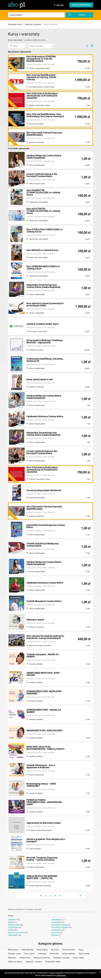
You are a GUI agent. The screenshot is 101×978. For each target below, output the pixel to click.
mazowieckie (13, 927)
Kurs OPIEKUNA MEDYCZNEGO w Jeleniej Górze (43, 267)
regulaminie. (61, 975)
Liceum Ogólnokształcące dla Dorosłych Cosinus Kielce (41, 175)
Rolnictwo (12, 958)
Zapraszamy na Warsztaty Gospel (43, 823)
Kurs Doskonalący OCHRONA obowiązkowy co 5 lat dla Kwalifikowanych (41, 58)
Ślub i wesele (84, 954)
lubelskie (54, 935)
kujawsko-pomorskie (16, 933)
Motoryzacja (13, 950)
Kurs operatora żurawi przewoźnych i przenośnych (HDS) (45, 304)
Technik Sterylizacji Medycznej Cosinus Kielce (42, 544)
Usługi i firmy (25, 958)
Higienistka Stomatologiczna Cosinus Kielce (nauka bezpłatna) (43, 286)
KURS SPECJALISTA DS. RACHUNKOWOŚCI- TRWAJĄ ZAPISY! (45, 747)
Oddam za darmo (15, 962)
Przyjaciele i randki (52, 962)
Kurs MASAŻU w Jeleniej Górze (42, 250)
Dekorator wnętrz (35, 619)
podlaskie (11, 920)
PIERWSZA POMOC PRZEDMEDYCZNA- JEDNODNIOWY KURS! (44, 802)
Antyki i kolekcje (68, 954)
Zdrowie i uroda (14, 954)
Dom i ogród (29, 954)
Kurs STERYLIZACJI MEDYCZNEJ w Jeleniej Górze (44, 230)
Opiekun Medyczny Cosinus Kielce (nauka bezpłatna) (43, 156)
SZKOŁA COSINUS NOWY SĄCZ (42, 324)
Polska (10, 916)
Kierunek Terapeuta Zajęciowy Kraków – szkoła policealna (41, 858)
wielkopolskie (56, 922)
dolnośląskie (56, 920)
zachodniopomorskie (59, 925)
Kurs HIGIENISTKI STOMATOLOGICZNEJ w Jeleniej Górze (43, 192)
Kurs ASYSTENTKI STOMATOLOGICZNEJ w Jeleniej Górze (43, 210)
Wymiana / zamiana (34, 962)
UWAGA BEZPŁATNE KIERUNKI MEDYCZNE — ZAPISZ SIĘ (41, 877)
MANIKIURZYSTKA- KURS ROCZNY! (44, 730)
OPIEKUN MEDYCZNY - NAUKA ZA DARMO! (43, 710)
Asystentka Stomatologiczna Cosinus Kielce (45, 526)
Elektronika (54, 954)
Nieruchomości (68, 950)
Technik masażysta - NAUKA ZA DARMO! (42, 655)
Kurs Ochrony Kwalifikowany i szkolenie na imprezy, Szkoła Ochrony (41, 77)
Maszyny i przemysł (42, 958)
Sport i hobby (78, 958)
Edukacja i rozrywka (33, 24)
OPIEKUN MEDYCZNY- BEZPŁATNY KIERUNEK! (44, 692)
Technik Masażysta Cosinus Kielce (43, 601)
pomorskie (55, 933)
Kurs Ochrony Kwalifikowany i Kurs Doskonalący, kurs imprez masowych (45, 115)
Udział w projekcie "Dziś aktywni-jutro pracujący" (45, 840)
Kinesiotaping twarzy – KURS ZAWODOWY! (41, 784)
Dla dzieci (55, 950)
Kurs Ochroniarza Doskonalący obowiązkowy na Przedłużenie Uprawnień (42, 95)
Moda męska (42, 950)
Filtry (15, 46)
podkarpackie (56, 930)
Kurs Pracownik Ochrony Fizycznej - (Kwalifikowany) (44, 133)
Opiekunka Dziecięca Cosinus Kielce (44, 416)
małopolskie (12, 935)
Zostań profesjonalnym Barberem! (43, 490)
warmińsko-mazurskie (60, 927)
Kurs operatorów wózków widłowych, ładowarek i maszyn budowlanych (45, 637)
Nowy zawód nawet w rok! (39, 379)
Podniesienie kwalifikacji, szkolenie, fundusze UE (44, 359)
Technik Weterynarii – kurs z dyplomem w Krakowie (40, 766)
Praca (80, 950)
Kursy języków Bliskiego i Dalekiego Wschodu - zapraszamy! (44, 341)
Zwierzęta (42, 954)
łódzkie (11, 930)
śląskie (10, 922)
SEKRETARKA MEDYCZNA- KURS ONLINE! (43, 674)
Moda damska (27, 950)
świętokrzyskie (13, 925)
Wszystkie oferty (15, 24)
